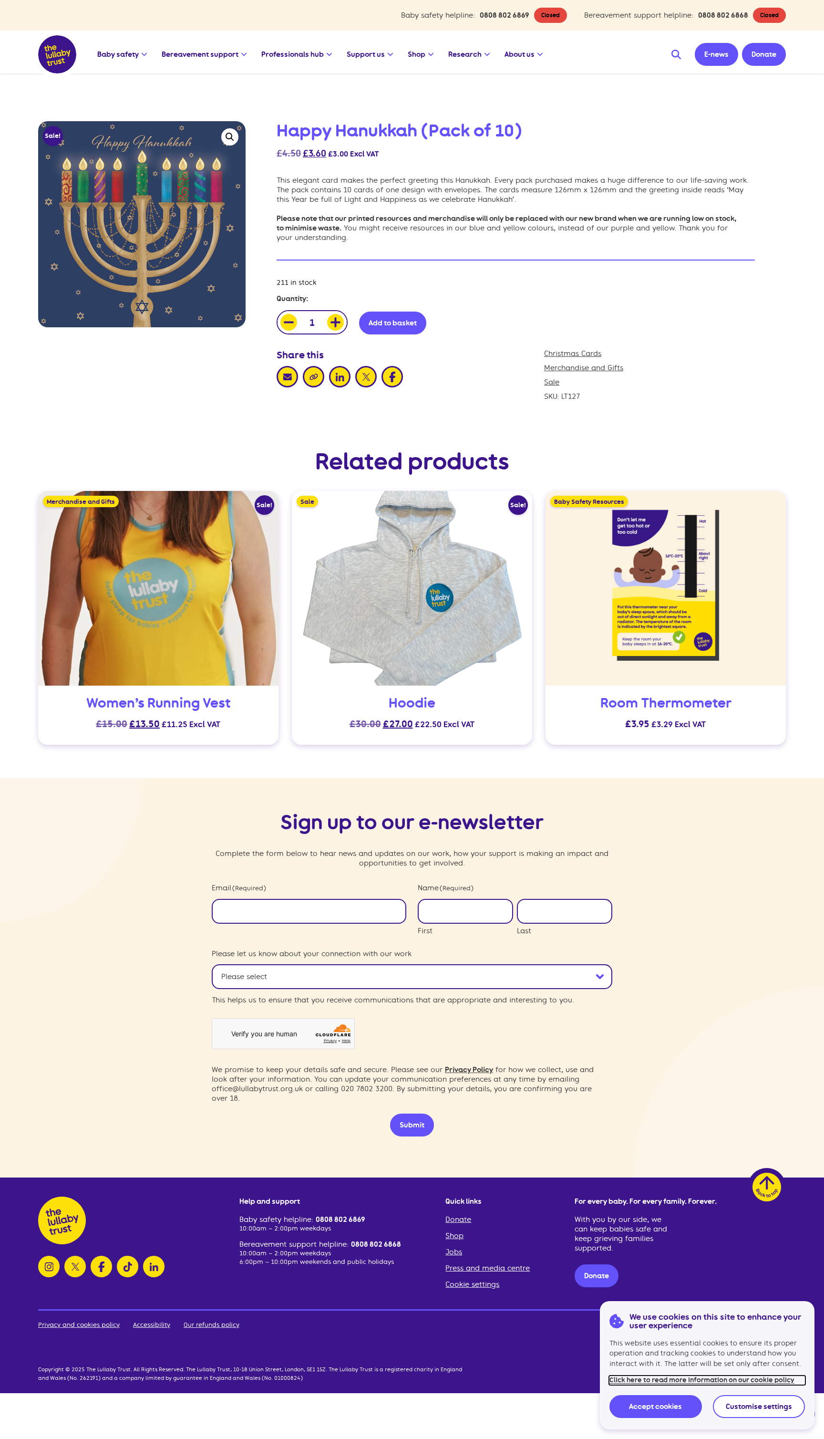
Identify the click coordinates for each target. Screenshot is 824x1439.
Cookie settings (472, 1284)
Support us (366, 54)
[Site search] (676, 54)
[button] (144, 52)
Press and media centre (487, 1268)
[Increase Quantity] (335, 322)
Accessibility (151, 1324)
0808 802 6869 (504, 15)
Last (524, 931)
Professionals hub (292, 54)
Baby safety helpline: (277, 1219)
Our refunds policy (211, 1324)
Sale (551, 382)
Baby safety (118, 54)
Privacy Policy (469, 1069)
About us (520, 54)
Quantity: (292, 298)
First (425, 931)
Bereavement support (200, 54)
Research (465, 54)
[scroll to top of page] (767, 1187)
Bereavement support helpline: (295, 1244)
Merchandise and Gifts (583, 368)
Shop (416, 54)
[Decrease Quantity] (289, 322)
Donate (458, 1219)
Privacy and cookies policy (79, 1324)
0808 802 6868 (723, 15)
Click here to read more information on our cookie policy (701, 1380)
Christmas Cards (572, 353)
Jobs (453, 1252)
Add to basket (393, 323)
